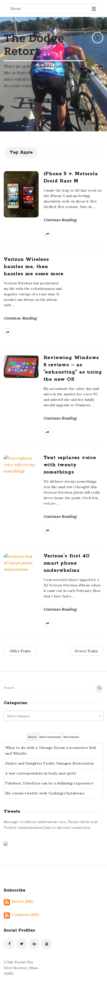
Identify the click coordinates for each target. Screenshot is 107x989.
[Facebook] (9, 943)
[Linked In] (34, 943)
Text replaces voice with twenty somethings (70, 465)
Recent (32, 736)
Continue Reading (60, 219)
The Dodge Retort (34, 44)
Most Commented (50, 736)
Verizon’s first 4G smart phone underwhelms (67, 563)
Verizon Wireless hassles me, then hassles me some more (33, 266)
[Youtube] (46, 943)
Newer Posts (86, 651)
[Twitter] (21, 943)
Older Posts (19, 651)
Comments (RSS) (25, 914)
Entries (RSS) (22, 901)
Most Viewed (71, 736)
